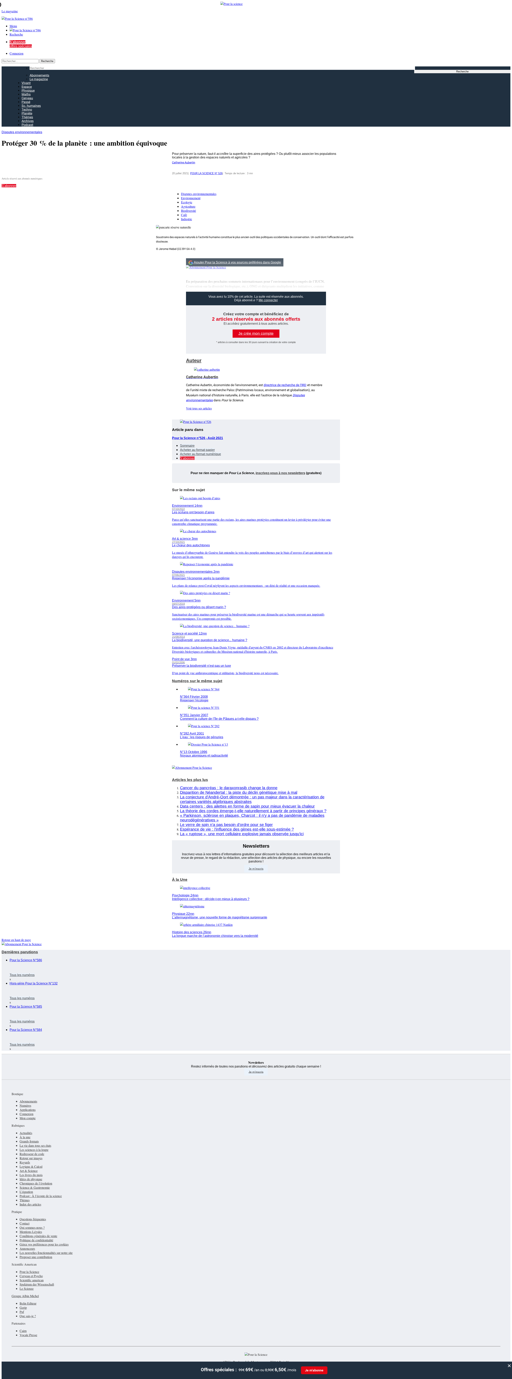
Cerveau (27, 98)
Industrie (186, 219)
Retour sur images (31, 1158)
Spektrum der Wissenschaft (37, 1284)
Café (184, 215)
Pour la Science (29, 1272)
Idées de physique (31, 1179)
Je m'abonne (314, 1370)
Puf (22, 1312)
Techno (27, 109)
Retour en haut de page (16, 940)
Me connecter (268, 300)
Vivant (26, 83)
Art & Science (29, 1171)
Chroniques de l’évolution (36, 1183)
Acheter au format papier (197, 450)
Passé (26, 102)
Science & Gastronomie (35, 1187)
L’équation (26, 1192)
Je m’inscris (256, 868)
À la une (25, 1137)
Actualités (26, 1133)
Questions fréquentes (33, 1219)
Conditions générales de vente (38, 1236)
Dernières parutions (20, 952)
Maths (26, 94)
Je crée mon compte (256, 333)
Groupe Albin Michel (25, 1296)
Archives (28, 121)
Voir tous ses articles (199, 408)
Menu (13, 26)
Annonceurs (27, 1248)
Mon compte (28, 1118)
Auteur (193, 360)
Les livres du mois (31, 1175)
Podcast (27, 125)
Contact (24, 1223)
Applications (28, 1110)
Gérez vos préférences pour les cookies (44, 1244)
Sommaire (187, 445)
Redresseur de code (32, 1154)
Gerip (23, 1307)
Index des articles (30, 1204)
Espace (27, 87)
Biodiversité (188, 210)
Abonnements (39, 75)
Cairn (23, 1331)
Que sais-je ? (28, 1316)
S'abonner (9, 185)
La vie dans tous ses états (35, 1145)
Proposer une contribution (36, 1257)
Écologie (186, 202)
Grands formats (29, 1141)
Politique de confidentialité (36, 1240)
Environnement (190, 198)
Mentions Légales (31, 1232)
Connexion (16, 53)
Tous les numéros (22, 975)
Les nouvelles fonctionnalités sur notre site (46, 1253)
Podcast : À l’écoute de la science (41, 1196)
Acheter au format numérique (200, 454)
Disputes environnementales (22, 132)
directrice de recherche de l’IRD (285, 385)
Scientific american (32, 1280)
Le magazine (39, 79)
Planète (27, 113)
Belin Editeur (28, 1303)
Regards (25, 1162)
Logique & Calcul (31, 1166)
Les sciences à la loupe (34, 1150)
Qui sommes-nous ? (32, 1227)
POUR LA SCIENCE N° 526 (206, 173)
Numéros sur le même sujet (197, 681)
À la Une (179, 879)
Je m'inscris (256, 1071)
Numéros (25, 1105)
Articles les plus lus (190, 780)
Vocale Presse (28, 1335)
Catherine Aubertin (183, 162)
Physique (28, 90)
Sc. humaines (31, 106)
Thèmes (27, 117)
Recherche (16, 34)
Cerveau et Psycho (31, 1276)
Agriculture (188, 206)
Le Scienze (27, 1288)
